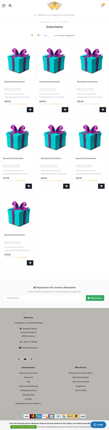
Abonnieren (96, 298)
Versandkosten (22, 104)
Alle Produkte (80, 390)
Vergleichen (81, 386)
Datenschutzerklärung (28, 386)
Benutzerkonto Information (80, 373)
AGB (28, 381)
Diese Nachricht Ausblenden (23, 427)
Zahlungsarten (28, 394)
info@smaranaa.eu (30, 347)
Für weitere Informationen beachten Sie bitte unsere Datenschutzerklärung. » (68, 427)
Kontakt (28, 399)
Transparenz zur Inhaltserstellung (28, 322)
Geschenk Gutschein (14, 82)
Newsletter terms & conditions (28, 403)
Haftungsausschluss (28, 390)
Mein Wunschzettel (81, 381)
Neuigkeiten (45, 22)
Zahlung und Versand (28, 373)
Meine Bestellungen (80, 377)
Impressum (28, 377)
